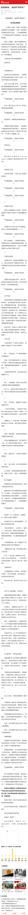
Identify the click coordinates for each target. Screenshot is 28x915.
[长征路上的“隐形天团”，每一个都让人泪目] (8, 885)
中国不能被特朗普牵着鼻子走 (9, 903)
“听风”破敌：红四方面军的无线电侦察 (20, 890)
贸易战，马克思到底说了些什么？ (10, 901)
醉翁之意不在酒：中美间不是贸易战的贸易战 (13, 908)
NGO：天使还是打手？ (7, 910)
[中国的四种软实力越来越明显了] (8, 873)
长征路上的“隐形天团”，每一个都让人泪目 (7, 890)
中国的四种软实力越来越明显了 (7, 878)
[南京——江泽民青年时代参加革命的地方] (20, 873)
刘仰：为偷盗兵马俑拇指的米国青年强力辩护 (13, 906)
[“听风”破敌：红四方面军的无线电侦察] (20, 885)
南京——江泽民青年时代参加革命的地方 (20, 878)
